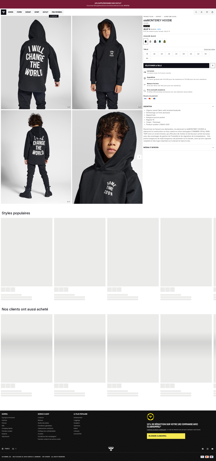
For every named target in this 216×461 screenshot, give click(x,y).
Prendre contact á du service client (49, 439)
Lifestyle (76, 431)
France (7, 449)
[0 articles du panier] (212, 12)
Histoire (4, 420)
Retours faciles (153, 83)
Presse (4, 423)
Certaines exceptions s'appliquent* (156, 429)
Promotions (148, 16)
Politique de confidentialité (46, 431)
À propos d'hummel (8, 417)
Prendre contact (7, 431)
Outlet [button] (45, 12)
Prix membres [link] (57, 12)
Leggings (77, 420)
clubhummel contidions (45, 428)
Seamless (77, 426)
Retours (40, 420)
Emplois (4, 434)
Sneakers (77, 423)
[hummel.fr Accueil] (3, 12)
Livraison (150, 71)
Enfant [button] (28, 12)
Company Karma (7, 428)
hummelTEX (77, 434)
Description (147, 106)
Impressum (5, 436)
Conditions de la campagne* (47, 436)
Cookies (40, 434)
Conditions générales (45, 426)
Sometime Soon (170, 16)
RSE (3, 426)
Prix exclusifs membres (156, 90)
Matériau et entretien (151, 147)
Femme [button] (19, 12)
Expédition (151, 77)
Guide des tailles (209, 49)
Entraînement (78, 417)
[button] (196, 12)
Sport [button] (37, 12)
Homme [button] (10, 12)
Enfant (158, 16)
